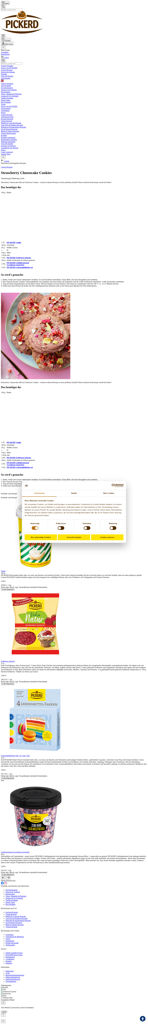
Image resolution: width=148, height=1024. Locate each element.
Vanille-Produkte (12, 900)
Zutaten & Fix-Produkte (14, 898)
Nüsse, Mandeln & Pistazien (16, 896)
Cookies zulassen (107, 537)
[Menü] (3, 36)
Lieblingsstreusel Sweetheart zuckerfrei (15, 852)
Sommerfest (10, 941)
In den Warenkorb (8, 589)
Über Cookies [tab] (108, 493)
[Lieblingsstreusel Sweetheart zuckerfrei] (35, 850)
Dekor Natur (10, 902)
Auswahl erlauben (74, 537)
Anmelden (5, 52)
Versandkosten (11, 981)
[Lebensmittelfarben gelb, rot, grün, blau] (35, 754)
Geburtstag (10, 935)
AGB (8, 973)
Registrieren (5, 54)
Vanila (3, 571)
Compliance (10, 959)
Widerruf (9, 963)
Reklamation (10, 957)
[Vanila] (35, 569)
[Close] (3, 1003)
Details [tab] (74, 493)
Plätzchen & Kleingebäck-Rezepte (18, 921)
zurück (4, 1012)
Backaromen (10, 894)
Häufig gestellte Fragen (14, 953)
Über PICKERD (7, 144)
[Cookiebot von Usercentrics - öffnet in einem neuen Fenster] (113, 485)
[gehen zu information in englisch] (74, 81)
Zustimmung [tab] (39, 493)
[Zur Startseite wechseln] (22, 33)
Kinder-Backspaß (12, 943)
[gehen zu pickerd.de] (2, 884)
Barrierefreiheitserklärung (15, 975)
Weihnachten (10, 945)
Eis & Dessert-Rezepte (14, 923)
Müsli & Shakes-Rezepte (15, 925)
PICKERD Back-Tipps (14, 955)
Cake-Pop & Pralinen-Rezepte (17, 918)
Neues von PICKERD (9, 106)
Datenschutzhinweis (13, 979)
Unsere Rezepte (6, 115)
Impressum (10, 971)
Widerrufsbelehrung (13, 977)
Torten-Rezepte (11, 914)
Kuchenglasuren (11, 890)
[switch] (61, 528)
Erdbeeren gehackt (8, 661)
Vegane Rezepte (11, 927)
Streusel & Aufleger (13, 892)
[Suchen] (3, 7)
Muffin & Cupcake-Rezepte (16, 916)
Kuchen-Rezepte (12, 912)
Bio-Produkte (10, 904)
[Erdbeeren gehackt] (35, 659)
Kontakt (4, 135)
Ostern (8, 939)
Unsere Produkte (7, 84)
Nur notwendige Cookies (41, 537)
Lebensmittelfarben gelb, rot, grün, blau (15, 756)
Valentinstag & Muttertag (15, 937)
